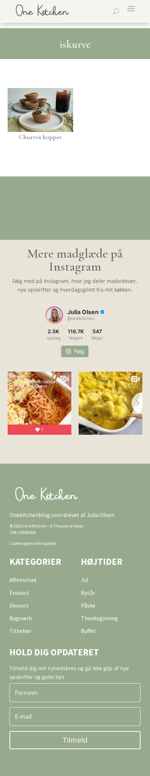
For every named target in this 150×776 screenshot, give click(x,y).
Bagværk (20, 618)
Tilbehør (20, 630)
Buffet (88, 630)
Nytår (88, 592)
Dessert (19, 605)
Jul (84, 579)
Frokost (19, 592)
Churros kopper (40, 137)
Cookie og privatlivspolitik (32, 543)
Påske (88, 605)
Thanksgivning (99, 618)
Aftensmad (22, 579)
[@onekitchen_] (54, 315)
